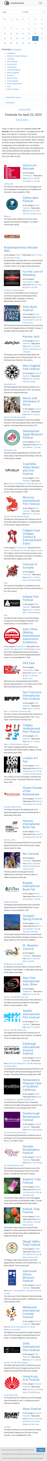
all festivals (10, 103)
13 (17, 34)
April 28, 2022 (9, 517)
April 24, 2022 (28, 214)
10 (42, 29)
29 (29, 43)
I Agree (40, 1450)
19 (11, 38)
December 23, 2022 (30, 1421)
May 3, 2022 (27, 961)
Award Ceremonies (14, 84)
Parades (10, 75)
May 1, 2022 (34, 447)
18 (5, 38)
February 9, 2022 (33, 1419)
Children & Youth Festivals (17, 56)
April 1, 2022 (13, 1291)
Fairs (9, 86)
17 (42, 34)
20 (17, 38)
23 (35, 38)
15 (29, 34)
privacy (29, 1454)
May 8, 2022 (27, 580)
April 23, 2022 (32, 178)
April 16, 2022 (32, 959)
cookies (9, 1450)
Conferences (12, 67)
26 (11, 43)
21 (23, 38)
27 (17, 43)
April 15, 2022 (32, 994)
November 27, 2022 (30, 181)
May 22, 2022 (15, 1100)
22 (29, 38)
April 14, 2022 (32, 1027)
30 (35, 43)
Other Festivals (13, 89)
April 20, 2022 (32, 864)
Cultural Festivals (13, 70)
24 (42, 38)
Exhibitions (11, 53)
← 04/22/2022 (23, 109)
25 (5, 43)
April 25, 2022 (28, 1392)
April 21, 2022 (32, 514)
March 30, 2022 (14, 1327)
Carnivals (10, 59)
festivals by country (13, 97)
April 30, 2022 (28, 349)
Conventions (12, 64)
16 (35, 34)
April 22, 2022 (32, 346)
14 (23, 34)
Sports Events (12, 78)
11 (5, 34)
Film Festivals (12, 62)
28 (23, 43)
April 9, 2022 (13, 1063)
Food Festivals (12, 81)
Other (18, 255)
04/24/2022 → (23, 120)
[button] (40, 3)
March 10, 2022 (33, 1360)
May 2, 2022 (34, 899)
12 (11, 34)
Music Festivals (13, 73)
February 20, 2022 (34, 1389)
